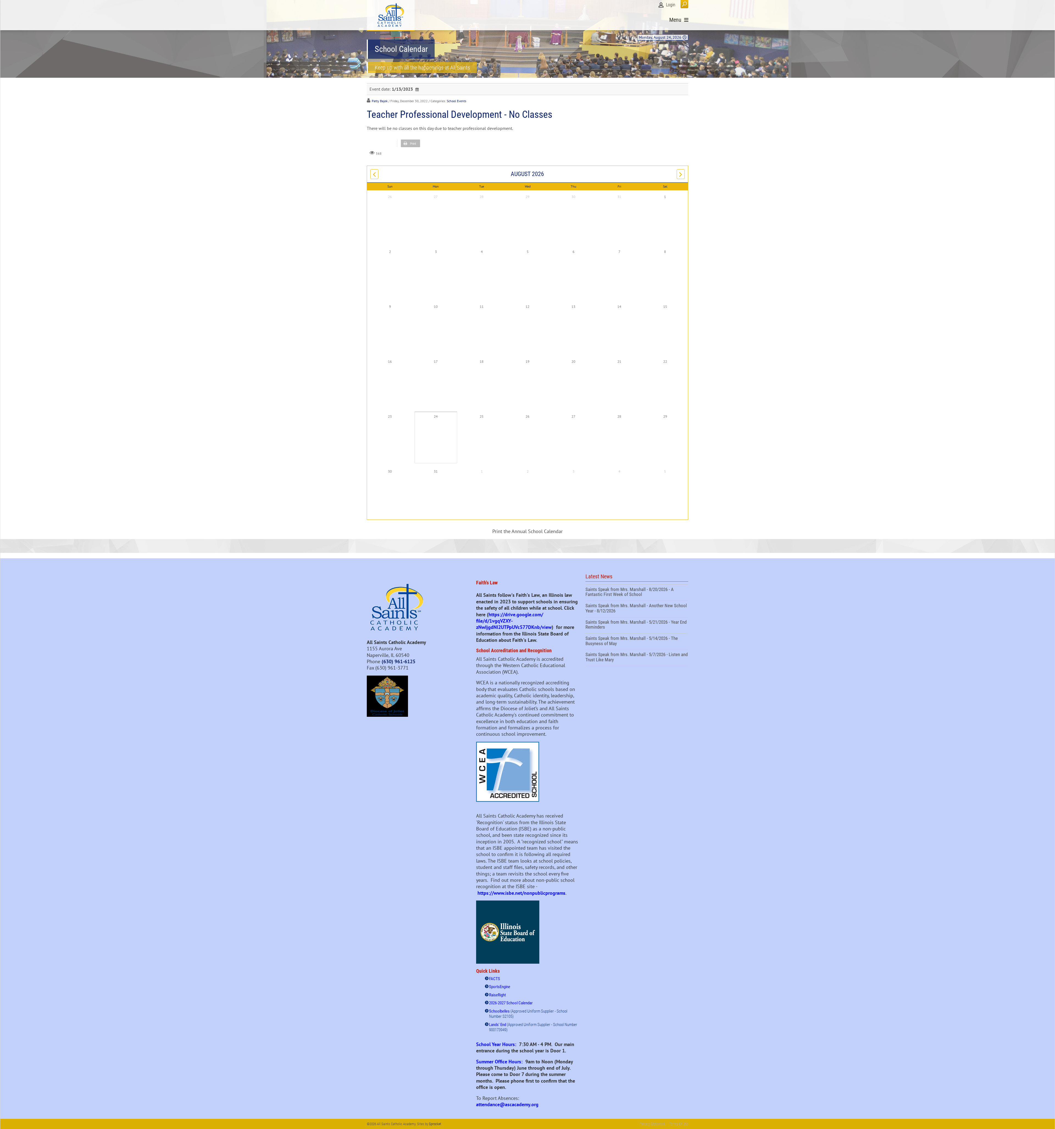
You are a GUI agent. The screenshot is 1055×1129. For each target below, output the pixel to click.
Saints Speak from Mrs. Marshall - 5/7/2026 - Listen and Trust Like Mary (636, 658)
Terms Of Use (678, 1124)
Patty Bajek (380, 101)
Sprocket (435, 1124)
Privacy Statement (652, 1124)
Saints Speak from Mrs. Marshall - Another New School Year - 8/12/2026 (636, 609)
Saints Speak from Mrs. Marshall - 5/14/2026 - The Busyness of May (636, 641)
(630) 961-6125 (398, 661)
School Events (456, 101)
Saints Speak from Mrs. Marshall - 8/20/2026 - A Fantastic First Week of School (636, 593)
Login (670, 4)
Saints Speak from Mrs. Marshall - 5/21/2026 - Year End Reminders (636, 625)
